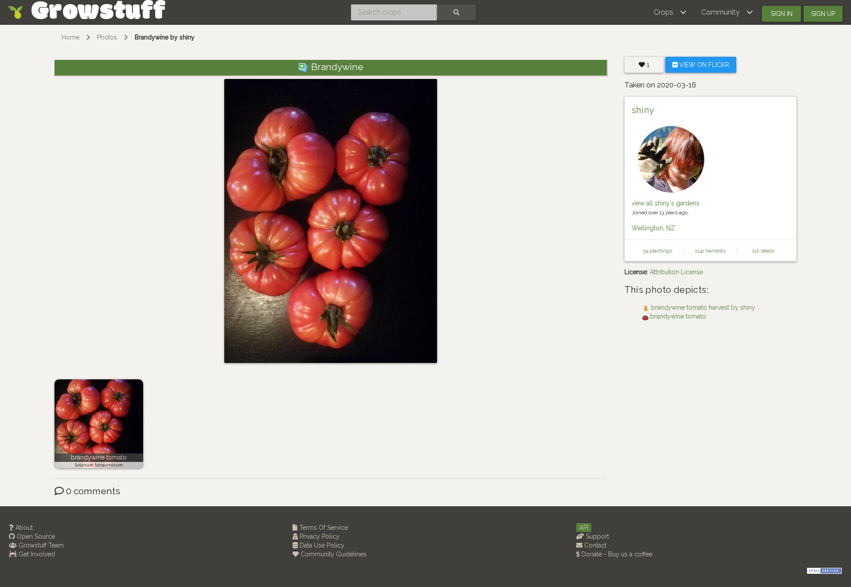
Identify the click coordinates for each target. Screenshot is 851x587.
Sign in (781, 13)
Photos (107, 37)
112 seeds (763, 251)
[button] (670, 12)
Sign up (823, 13)
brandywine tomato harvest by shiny (703, 307)
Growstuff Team (40, 545)
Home (70, 37)
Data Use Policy (321, 545)
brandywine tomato (99, 457)
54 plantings (657, 251)
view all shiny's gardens (665, 203)
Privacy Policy (319, 536)
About (23, 527)
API (583, 527)
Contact (594, 545)
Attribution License (676, 272)
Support (596, 536)
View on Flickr (703, 64)
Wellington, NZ (653, 228)
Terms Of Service (322, 527)
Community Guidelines (333, 554)
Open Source (35, 536)
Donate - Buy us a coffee (616, 554)
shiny (643, 110)
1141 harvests (710, 251)
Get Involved (36, 554)
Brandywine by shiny (165, 37)
